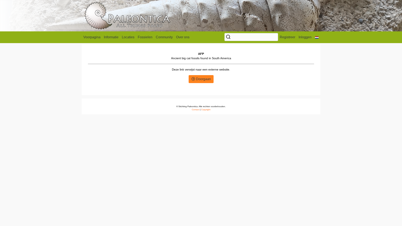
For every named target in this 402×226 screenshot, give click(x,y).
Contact (195, 109)
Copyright (205, 109)
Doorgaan (203, 79)
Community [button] (164, 37)
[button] (316, 37)
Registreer (287, 37)
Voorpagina (91, 37)
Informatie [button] (111, 37)
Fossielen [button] (145, 37)
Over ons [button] (182, 37)
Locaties (128, 37)
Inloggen (305, 37)
